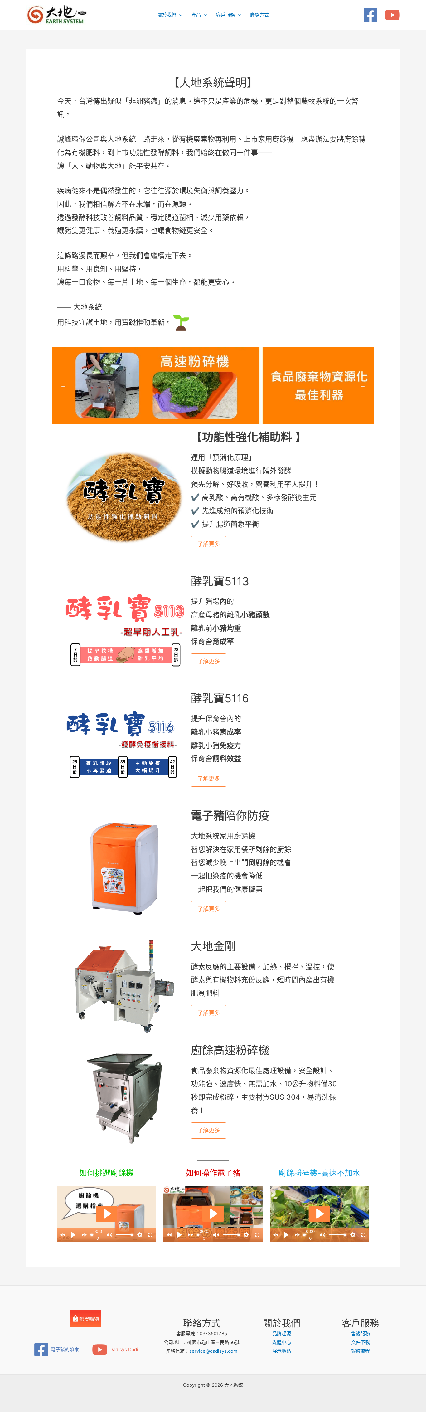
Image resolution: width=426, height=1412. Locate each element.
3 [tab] (222, 414)
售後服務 (360, 1333)
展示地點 (281, 1351)
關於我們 (166, 15)
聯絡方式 (259, 15)
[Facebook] (370, 15)
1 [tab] (204, 414)
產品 (196, 15)
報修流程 (360, 1351)
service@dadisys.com (213, 1351)
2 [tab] (213, 414)
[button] (179, 15)
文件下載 (360, 1342)
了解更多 (208, 544)
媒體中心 (281, 1342)
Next (363, 385)
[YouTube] (392, 15)
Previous (63, 385)
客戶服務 (225, 15)
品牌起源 (281, 1333)
